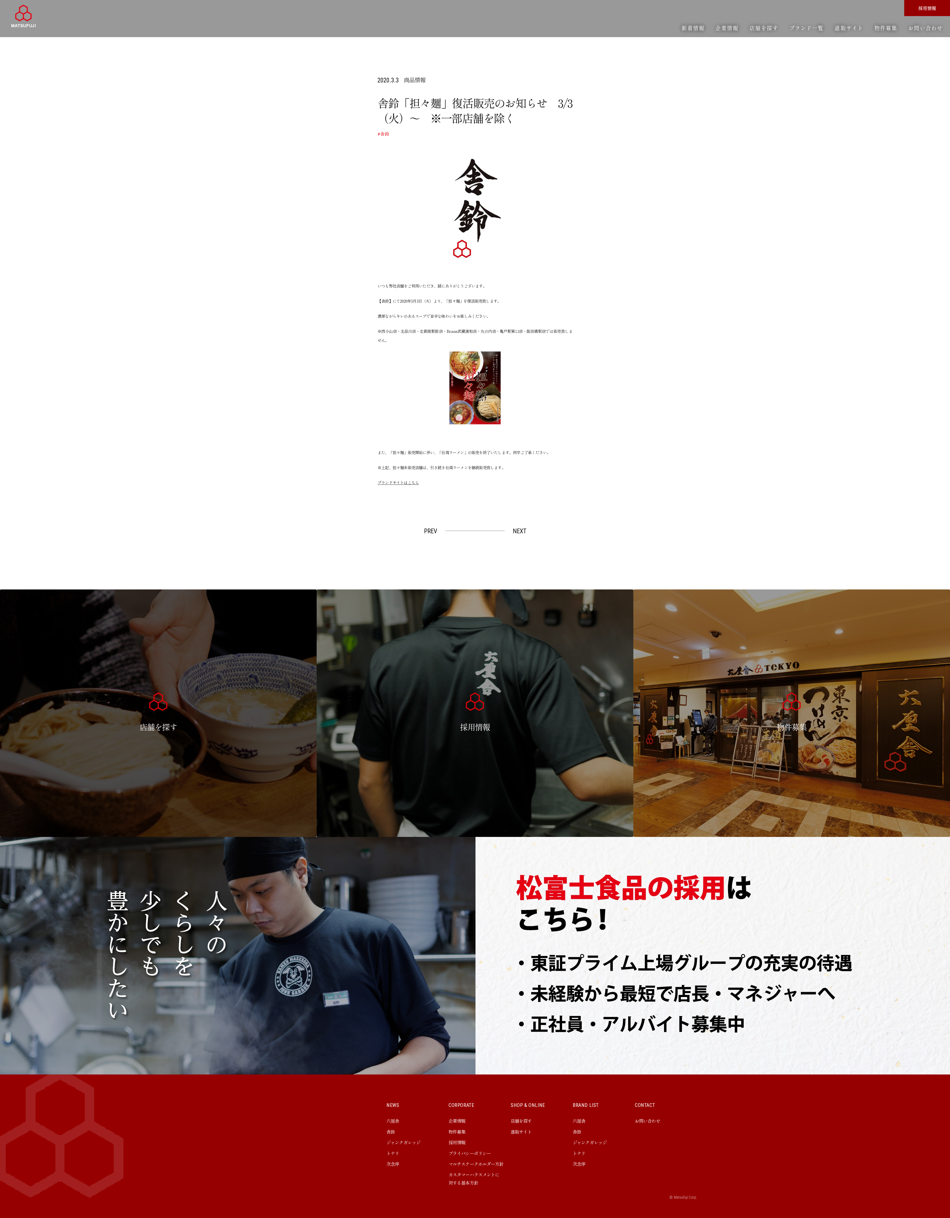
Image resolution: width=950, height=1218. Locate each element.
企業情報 (726, 28)
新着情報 (693, 28)
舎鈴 (390, 1131)
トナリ (392, 1153)
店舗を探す (763, 28)
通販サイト (848, 28)
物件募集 (885, 28)
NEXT (519, 531)
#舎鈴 (383, 133)
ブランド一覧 (806, 28)
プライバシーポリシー (470, 1153)
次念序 (392, 1164)
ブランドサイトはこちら (398, 483)
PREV (430, 531)
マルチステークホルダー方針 (476, 1164)
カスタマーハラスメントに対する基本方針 (474, 1178)
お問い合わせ (925, 28)
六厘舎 (392, 1121)
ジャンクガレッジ (403, 1142)
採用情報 (927, 8)
